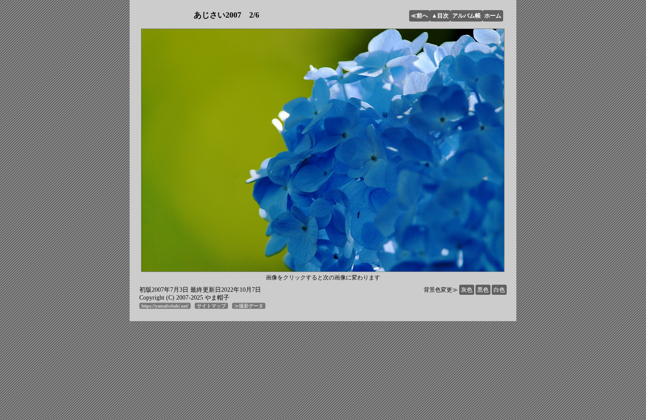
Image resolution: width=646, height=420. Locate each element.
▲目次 (440, 15)
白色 (499, 289)
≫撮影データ (248, 305)
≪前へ (419, 15)
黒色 (483, 289)
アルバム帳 (466, 15)
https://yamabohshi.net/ (165, 305)
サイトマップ (211, 305)
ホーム (492, 15)
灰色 (466, 289)
